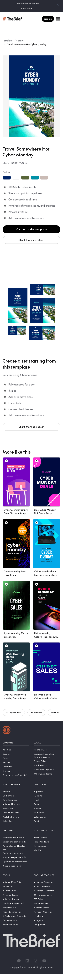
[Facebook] (18, 960)
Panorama (36, 712)
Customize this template (31, 229)
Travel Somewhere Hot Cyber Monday (26, 44)
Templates (8, 40)
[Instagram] (35, 960)
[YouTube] (44, 960)
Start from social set (31, 240)
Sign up (48, 18)
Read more (26, 8)
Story (20, 40)
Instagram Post (13, 712)
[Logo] (6, 730)
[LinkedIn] (27, 960)
